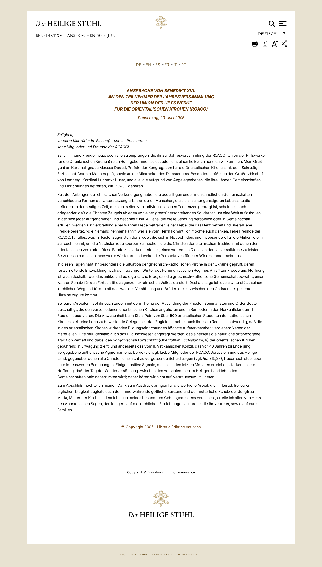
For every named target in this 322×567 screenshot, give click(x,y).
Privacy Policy (187, 554)
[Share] (285, 44)
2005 (101, 35)
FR (167, 64)
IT (175, 64)
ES (157, 64)
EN (148, 64)
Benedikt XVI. (51, 35)
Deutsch (269, 34)
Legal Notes (139, 554)
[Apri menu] (282, 24)
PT (183, 64)
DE (138, 64)
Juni (112, 35)
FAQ (122, 554)
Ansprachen (81, 35)
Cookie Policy (162, 554)
